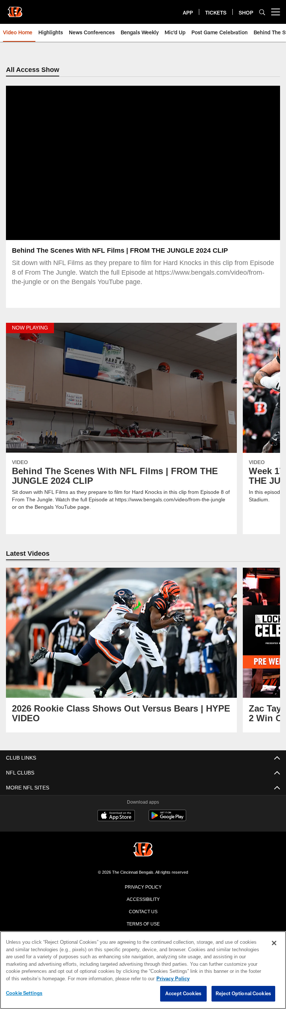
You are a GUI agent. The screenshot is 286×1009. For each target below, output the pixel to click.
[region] (143, 970)
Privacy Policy (143, 886)
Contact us (143, 911)
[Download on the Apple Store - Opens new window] (116, 816)
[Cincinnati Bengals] (143, 850)
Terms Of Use (143, 923)
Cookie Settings (24, 993)
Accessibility (143, 899)
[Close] (274, 943)
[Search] (262, 12)
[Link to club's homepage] (15, 9)
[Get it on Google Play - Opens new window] (167, 819)
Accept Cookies (183, 994)
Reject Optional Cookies (243, 994)
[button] (119, 163)
